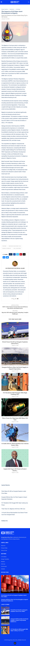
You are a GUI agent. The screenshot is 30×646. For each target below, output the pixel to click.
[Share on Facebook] (14, 254)
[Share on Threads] (24, 254)
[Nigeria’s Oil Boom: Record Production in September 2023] (15, 584)
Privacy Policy (4, 548)
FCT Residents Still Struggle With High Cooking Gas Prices (19, 630)
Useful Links (4, 542)
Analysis (3, 568)
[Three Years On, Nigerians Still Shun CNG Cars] (15, 407)
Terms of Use (4, 550)
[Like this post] (11, 254)
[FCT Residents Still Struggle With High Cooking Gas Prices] (15, 382)
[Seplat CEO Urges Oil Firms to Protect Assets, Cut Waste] (15, 458)
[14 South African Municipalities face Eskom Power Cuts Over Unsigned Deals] (15, 433)
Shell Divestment (17, 248)
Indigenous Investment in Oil (15, 246)
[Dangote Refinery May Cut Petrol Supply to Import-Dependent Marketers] (15, 356)
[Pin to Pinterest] (21, 254)
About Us (3, 545)
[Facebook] (15, 643)
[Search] (28, 2)
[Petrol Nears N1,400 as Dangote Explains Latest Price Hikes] (15, 331)
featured (4, 246)
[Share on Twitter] (17, 254)
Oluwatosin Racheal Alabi (15, 268)
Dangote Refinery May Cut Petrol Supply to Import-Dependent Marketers (19, 620)
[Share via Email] (7, 257)
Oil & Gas (3, 564)
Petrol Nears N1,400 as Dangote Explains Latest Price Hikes (19, 610)
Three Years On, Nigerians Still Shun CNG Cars (13, 508)
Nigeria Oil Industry (6, 248)
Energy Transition (5, 559)
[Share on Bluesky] (4, 257)
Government (4, 566)
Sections (3, 553)
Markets (3, 561)
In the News (3, 556)
